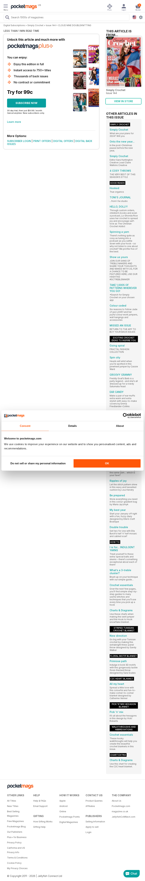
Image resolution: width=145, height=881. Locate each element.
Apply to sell (92, 827)
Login (88, 832)
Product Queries (94, 800)
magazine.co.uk (120, 811)
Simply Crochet (35, 25)
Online (62, 811)
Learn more (14, 121)
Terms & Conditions (17, 857)
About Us (116, 800)
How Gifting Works (43, 821)
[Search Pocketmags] (7, 17)
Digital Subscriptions (14, 25)
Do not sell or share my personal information (38, 463)
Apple (62, 800)
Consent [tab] (25, 425)
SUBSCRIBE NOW (26, 102)
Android (63, 806)
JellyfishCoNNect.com (123, 816)
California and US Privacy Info (16, 850)
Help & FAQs (39, 800)
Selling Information (95, 821)
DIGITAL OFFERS (63, 141)
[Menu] (6, 6)
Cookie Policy (14, 863)
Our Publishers (14, 832)
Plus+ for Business (17, 837)
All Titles (11, 800)
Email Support (40, 806)
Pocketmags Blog (16, 826)
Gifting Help (39, 827)
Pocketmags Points (69, 816)
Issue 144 (51, 25)
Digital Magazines (68, 822)
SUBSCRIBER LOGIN (19, 141)
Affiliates (90, 806)
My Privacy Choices (17, 868)
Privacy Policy (14, 842)
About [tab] (120, 425)
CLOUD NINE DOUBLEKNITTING (74, 25)
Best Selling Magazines (13, 813)
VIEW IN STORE (123, 101)
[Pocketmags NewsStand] (23, 7)
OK (107, 463)
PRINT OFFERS (42, 141)
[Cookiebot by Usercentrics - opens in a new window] (125, 415)
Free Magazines (15, 821)
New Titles (12, 806)
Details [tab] (72, 425)
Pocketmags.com (121, 806)
